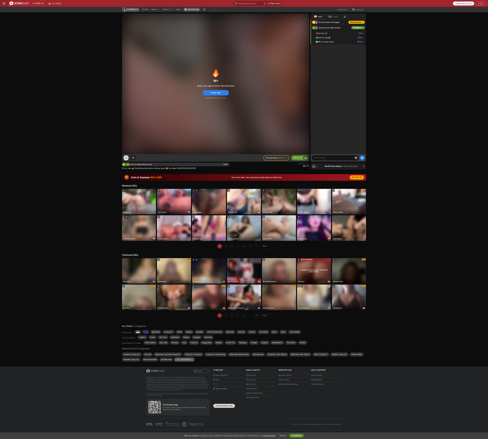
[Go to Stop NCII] (196, 424)
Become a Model (285, 375)
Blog (217, 380)
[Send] (362, 157)
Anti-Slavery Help (252, 397)
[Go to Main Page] (19, 3)
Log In (480, 3)
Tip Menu (357, 28)
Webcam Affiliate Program (288, 384)
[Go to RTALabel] (149, 424)
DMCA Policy (251, 384)
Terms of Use (251, 380)
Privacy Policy (251, 375)
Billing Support (316, 380)
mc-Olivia (127, 326)
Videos (155, 9)
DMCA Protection (317, 384)
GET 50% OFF (357, 177)
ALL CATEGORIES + (184, 359)
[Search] (264, 3)
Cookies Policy (251, 389)
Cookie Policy (269, 436)
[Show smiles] (355, 157)
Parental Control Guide (254, 393)
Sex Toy (357, 47)
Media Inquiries (221, 389)
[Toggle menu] (4, 3)
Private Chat (355, 22)
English (199, 371)
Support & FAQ (316, 375)
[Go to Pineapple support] (184, 424)
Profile (145, 9)
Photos (168, 9)
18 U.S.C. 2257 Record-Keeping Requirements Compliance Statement (316, 424)
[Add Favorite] (126, 157)
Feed (178, 9)
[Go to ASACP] (159, 424)
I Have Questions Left (224, 406)
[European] (145, 332)
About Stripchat (221, 375)
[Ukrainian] (137, 332)
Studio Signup (284, 380)
